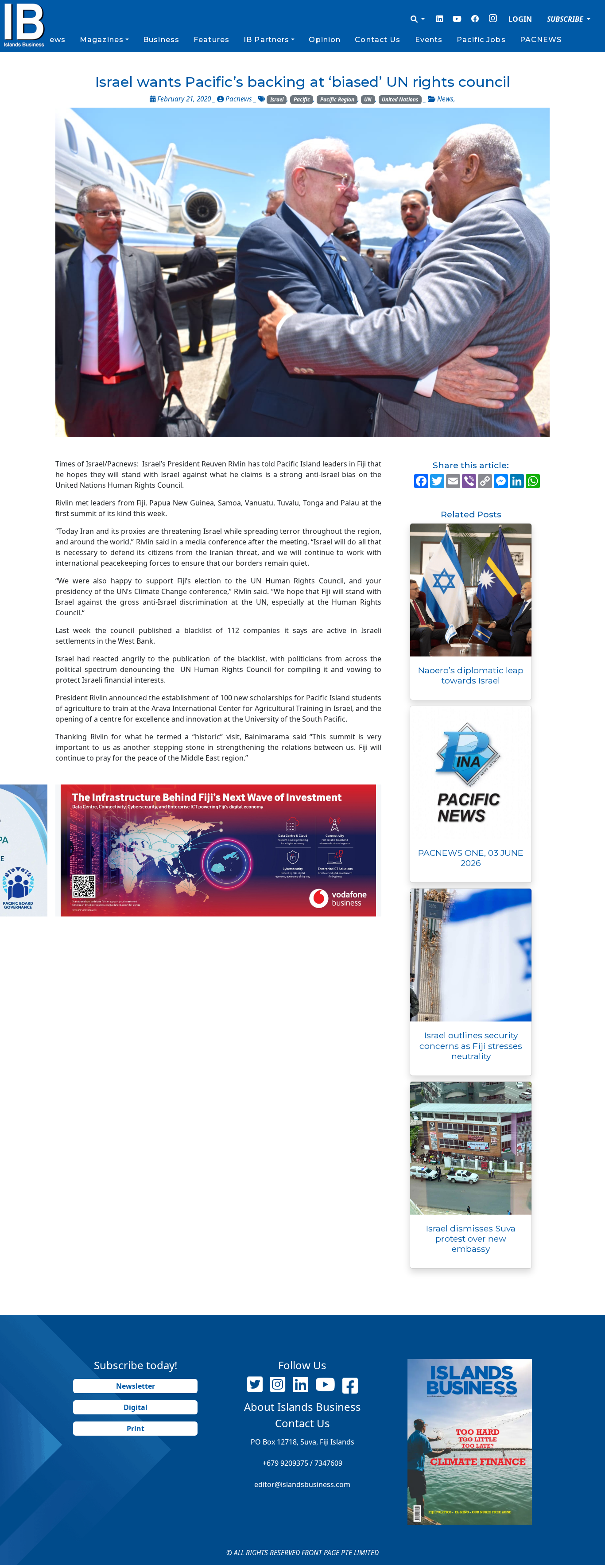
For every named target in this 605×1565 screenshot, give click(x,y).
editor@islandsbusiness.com (302, 1484)
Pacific (302, 99)
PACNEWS (541, 39)
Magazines (102, 39)
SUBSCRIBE (566, 19)
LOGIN (520, 19)
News (54, 39)
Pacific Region (337, 99)
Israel (276, 99)
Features (211, 39)
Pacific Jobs (481, 39)
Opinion (325, 39)
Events (429, 39)
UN (368, 99)
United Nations (400, 99)
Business (161, 39)
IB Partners (266, 39)
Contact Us (377, 39)
